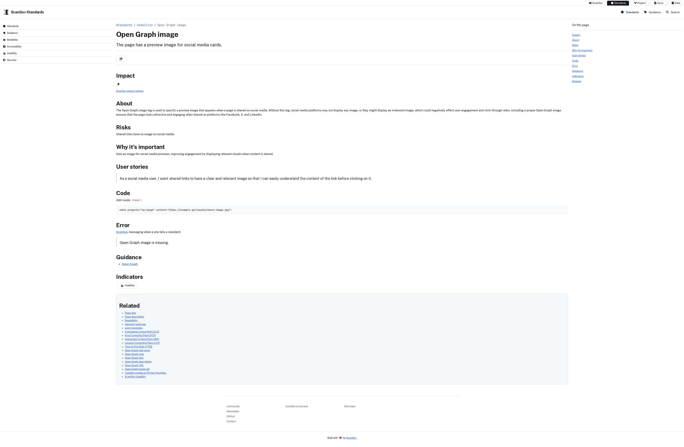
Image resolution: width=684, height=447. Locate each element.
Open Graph (130, 264)
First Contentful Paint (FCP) (140, 335)
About (124, 103)
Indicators (129, 276)
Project (641, 3)
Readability (131, 320)
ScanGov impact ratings (129, 91)
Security (11, 60)
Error (123, 225)
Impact (125, 75)
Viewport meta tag (135, 324)
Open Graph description (138, 361)
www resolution (134, 328)
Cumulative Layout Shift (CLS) (142, 331)
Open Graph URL (134, 365)
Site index (349, 406)
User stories (132, 166)
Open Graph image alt (137, 369)
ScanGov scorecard (296, 406)
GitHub (231, 416)
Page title (130, 313)
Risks (123, 127)
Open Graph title (134, 357)
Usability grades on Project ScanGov (145, 372)
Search (675, 12)
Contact (231, 421)
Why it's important (140, 147)
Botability (12, 39)
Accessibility (14, 46)
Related (129, 305)
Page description (134, 316)
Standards (620, 3)
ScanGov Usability (135, 376)
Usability (12, 53)
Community (233, 406)
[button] (121, 58)
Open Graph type (134, 354)
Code (123, 193)
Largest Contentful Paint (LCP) (142, 343)
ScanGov (597, 3)
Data (677, 3)
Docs (660, 3)
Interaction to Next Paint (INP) (142, 339)
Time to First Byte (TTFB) (138, 346)
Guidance (654, 12)
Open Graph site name (137, 350)
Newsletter (233, 411)
